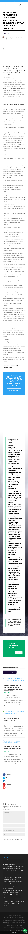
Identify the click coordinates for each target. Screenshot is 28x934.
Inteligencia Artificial (7, 879)
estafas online (6, 870)
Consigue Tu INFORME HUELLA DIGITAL (15, 645)
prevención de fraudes (7, 886)
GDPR (22, 870)
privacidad (15, 886)
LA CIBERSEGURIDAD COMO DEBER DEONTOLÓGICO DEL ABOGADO (12, 748)
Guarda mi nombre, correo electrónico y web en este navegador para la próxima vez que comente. (13, 839)
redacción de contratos (14, 892)
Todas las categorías (9, 672)
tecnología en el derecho (19, 901)
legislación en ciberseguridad (9, 881)
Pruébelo (18, 653)
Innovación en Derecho (7, 877)
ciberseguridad (12, 864)
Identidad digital (13, 875)
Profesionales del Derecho (8, 890)
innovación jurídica (17, 877)
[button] (25, 931)
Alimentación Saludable (19, 859)
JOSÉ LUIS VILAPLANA (15, 37)
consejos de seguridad (7, 866)
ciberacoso (5, 864)
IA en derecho (6, 875)
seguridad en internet (7, 897)
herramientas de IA (7, 873)
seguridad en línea (16, 897)
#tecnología (5, 859)
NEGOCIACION (19, 881)
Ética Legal (5, 905)
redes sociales (6, 894)
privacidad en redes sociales (8, 888)
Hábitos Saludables (16, 873)
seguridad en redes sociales (8, 899)
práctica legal (5, 892)
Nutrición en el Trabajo (7, 883)
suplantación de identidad (8, 901)
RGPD (11, 894)
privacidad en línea (7, 367)
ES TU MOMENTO (14, 390)
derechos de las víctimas (8, 868)
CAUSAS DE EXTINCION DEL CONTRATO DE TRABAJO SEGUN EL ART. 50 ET (12, 718)
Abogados (11, 859)
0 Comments (6, 33)
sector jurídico (16, 894)
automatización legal (20, 862)
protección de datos (19, 890)
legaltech (14, 879)
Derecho (22, 866)
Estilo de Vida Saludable (14, 870)
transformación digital (15, 903)
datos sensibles (17, 866)
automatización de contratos (8, 862)
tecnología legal (6, 903)
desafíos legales (17, 868)
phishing (15, 883)
